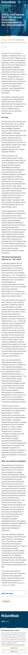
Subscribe (6, 601)
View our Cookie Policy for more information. (13, 644)
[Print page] (5, 47)
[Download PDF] (2, 47)
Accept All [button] (14, 648)
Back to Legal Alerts (9, 6)
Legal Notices (19, 627)
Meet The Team (7, 593)
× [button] (26, 629)
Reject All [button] (14, 651)
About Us (4, 627)
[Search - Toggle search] (19, 2)
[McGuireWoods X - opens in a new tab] (6, 621)
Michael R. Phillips (20, 42)
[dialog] (14, 641)
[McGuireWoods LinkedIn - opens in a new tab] (2, 621)
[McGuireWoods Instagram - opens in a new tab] (8, 621)
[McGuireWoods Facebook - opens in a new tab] (4, 621)
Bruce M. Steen (9, 42)
